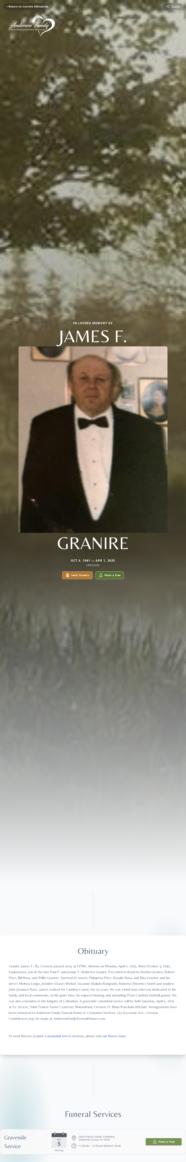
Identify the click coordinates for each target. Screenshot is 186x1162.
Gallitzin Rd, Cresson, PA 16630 (94, 1139)
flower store (117, 1036)
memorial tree (57, 1036)
